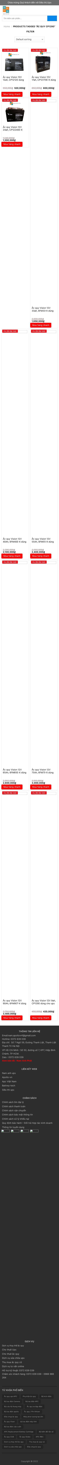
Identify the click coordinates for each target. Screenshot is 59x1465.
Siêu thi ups (8, 1089)
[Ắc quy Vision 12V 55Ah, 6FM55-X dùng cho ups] (44, 433)
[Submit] (52, 18)
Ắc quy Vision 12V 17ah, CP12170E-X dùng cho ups (44, 80)
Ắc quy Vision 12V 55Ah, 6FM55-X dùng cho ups (43, 541)
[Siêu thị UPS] (22, 10)
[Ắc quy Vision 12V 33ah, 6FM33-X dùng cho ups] (44, 202)
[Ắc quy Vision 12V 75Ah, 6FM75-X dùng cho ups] (44, 664)
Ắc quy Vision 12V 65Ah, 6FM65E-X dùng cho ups (14, 772)
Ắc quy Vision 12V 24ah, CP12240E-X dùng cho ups (12, 130)
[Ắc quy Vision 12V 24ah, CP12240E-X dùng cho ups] (15, 111)
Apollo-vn (7, 1077)
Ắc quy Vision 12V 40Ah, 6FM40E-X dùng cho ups (14, 541)
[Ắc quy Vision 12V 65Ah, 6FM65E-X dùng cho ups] (15, 664)
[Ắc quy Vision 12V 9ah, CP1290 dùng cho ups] (44, 894)
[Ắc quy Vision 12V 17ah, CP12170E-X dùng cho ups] (44, 61)
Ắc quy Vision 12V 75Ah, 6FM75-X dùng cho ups (43, 772)
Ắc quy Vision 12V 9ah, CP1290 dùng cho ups (44, 1002)
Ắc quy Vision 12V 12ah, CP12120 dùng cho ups (13, 80)
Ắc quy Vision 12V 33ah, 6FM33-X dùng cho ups (43, 310)
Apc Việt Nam (9, 1081)
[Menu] (50, 10)
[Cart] (55, 10)
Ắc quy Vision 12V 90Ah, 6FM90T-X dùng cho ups (14, 1003)
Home (7, 26)
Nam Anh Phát (24, 1060)
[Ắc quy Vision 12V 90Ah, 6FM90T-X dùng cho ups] (15, 894)
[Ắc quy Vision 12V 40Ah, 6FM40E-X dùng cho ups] (15, 433)
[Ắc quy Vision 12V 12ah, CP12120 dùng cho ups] (15, 61)
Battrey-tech (8, 1085)
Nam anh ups (9, 1073)
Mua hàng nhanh (11, 94)
